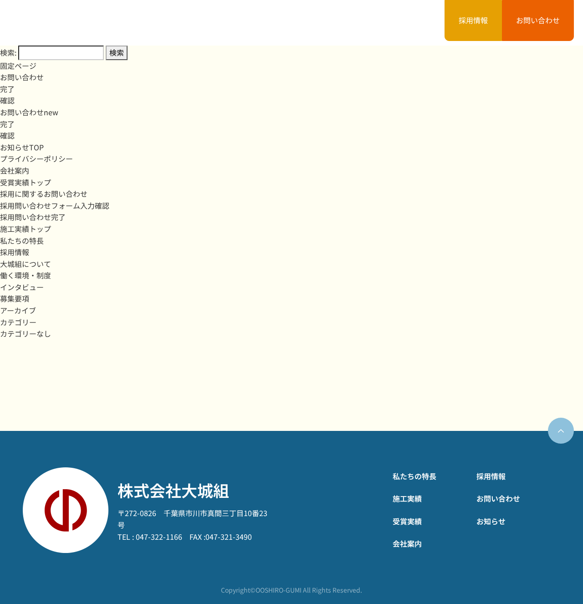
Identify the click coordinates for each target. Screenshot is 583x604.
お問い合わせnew (29, 112)
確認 (7, 100)
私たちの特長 (184, 22)
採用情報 (473, 20)
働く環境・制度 (25, 275)
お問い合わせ (538, 20)
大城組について (25, 263)
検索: (8, 52)
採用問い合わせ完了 (33, 216)
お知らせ (405, 22)
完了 (7, 88)
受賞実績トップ (25, 182)
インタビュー (22, 287)
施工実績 (245, 22)
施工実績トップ (25, 228)
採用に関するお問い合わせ (43, 193)
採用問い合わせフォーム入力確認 (54, 205)
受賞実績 (298, 22)
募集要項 (14, 298)
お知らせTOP (22, 147)
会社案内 (352, 22)
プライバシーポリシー (36, 158)
